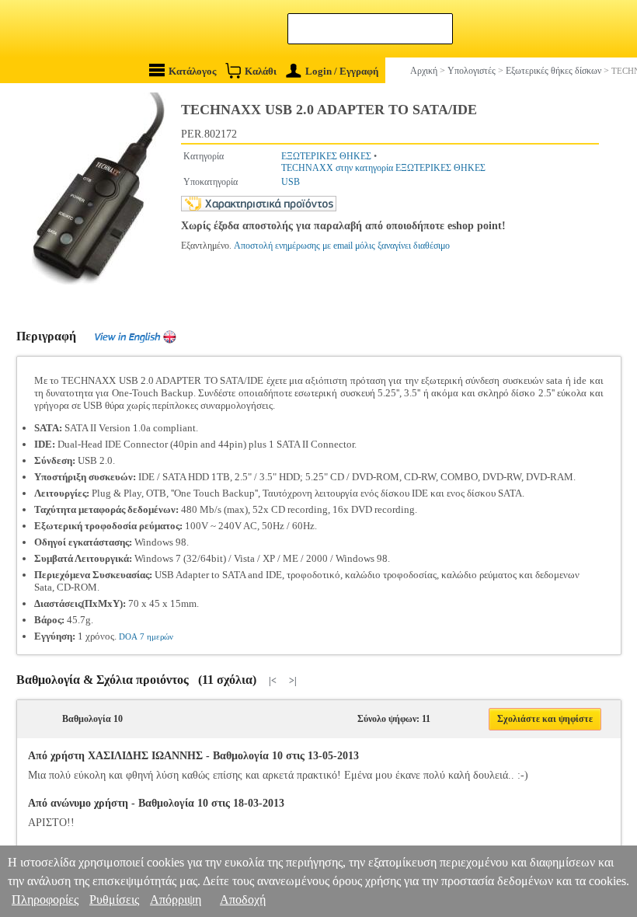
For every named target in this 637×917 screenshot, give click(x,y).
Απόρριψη (175, 899)
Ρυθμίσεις (114, 899)
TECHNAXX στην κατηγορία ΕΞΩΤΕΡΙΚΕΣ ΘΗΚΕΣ (383, 167)
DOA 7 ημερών (146, 636)
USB (290, 181)
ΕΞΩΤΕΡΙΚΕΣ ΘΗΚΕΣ (326, 156)
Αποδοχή (243, 899)
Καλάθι (261, 71)
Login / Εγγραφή (341, 71)
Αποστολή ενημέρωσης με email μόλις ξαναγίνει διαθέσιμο (342, 245)
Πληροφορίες (45, 899)
